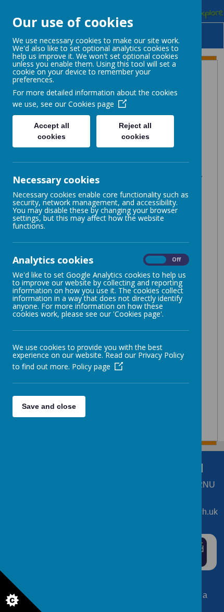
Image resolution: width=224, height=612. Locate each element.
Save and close (49, 406)
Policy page (91, 366)
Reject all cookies (135, 131)
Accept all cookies (51, 131)
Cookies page (91, 104)
